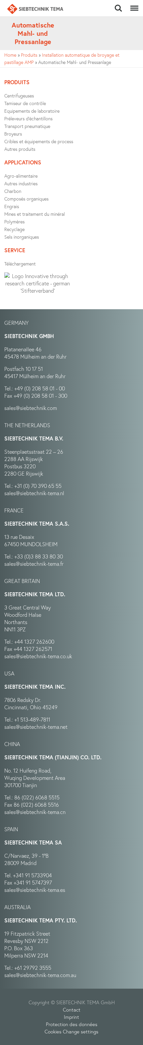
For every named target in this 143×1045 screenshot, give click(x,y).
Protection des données (71, 1024)
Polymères (14, 221)
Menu (133, 4)
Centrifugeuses (19, 95)
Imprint (71, 1017)
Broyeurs (13, 134)
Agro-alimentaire (21, 176)
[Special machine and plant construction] (35, 9)
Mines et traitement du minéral (34, 214)
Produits (29, 55)
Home (10, 55)
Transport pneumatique (27, 126)
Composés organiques (26, 199)
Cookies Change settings (71, 1031)
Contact (71, 1009)
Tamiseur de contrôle (25, 103)
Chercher (118, 4)
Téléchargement (20, 264)
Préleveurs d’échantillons (28, 118)
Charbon (12, 191)
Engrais (11, 206)
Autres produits (19, 149)
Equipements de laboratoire (32, 111)
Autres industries (21, 183)
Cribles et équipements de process (38, 141)
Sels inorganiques (21, 237)
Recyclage (14, 229)
